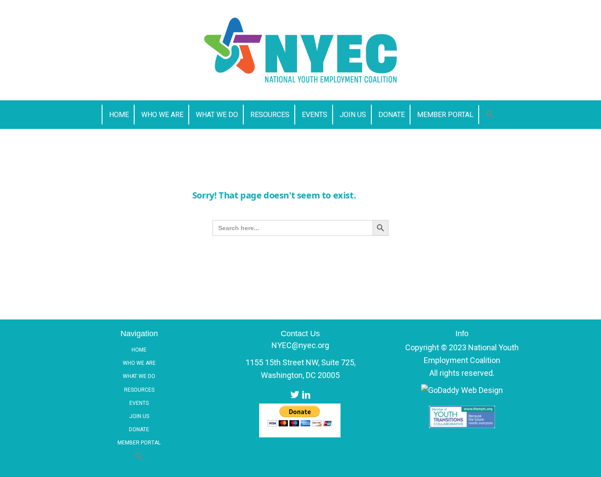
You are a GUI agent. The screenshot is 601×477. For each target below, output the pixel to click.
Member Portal (139, 443)
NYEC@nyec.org (300, 345)
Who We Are (139, 363)
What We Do (139, 376)
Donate (139, 429)
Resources (139, 390)
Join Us (139, 416)
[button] (490, 114)
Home (139, 350)
